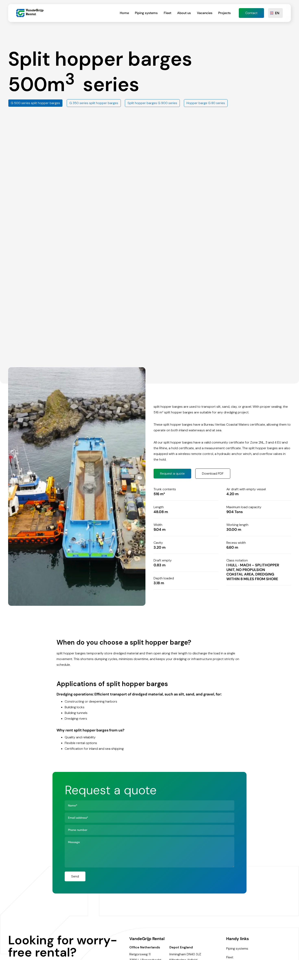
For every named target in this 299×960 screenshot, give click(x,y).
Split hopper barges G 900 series (152, 103)
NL (277, 22)
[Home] (30, 13)
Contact (251, 13)
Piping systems (146, 13)
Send (75, 876)
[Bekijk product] (76, 486)
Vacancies (204, 13)
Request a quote (172, 473)
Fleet (167, 13)
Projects (224, 13)
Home (124, 13)
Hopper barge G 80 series (206, 103)
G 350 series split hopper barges (93, 103)
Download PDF (213, 473)
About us (184, 13)
